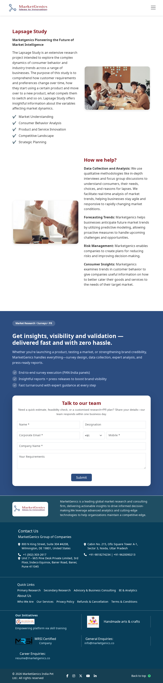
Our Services (45, 601)
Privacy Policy (65, 601)
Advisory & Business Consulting (95, 590)
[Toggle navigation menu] (153, 7)
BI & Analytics (128, 590)
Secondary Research (57, 590)
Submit (81, 477)
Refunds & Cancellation (92, 601)
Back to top (139, 676)
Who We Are (25, 601)
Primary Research (29, 590)
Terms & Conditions (124, 601)
